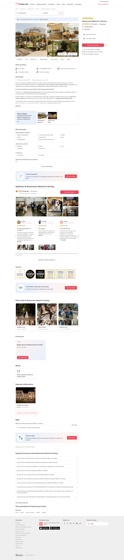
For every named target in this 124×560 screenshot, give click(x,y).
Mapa (68, 59)
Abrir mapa (74, 425)
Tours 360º (62, 54)
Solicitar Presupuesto (93, 45)
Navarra (37, 9)
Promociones (54, 59)
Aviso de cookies (19, 531)
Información (19, 59)
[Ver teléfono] (106, 45)
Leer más (18, 106)
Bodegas (44, 512)
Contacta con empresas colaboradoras (27, 413)
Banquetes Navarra (20, 447)
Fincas (17, 512)
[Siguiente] (78, 235)
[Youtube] (77, 523)
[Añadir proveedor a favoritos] (76, 25)
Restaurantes (30, 9)
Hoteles (22, 512)
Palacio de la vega (22, 405)
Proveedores (51, 4)
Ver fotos (73, 54)
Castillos (38, 512)
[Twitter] (67, 523)
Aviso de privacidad (20, 529)
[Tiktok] (80, 523)
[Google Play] (55, 529)
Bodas (17, 9)
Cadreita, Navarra (88, 26)
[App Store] (44, 529)
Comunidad (78, 4)
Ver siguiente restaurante (22, 502)
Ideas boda (70, 4)
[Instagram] (73, 523)
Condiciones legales (20, 525)
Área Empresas (104, 1)
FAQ (26, 59)
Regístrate (105, 4)
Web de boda (19, 547)
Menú (62, 59)
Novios (64, 4)
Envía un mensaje (70, 176)
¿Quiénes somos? (20, 541)
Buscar (61, 13)
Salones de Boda (30, 512)
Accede (100, 4)
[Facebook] (64, 523)
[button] (47, 117)
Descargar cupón (22, 357)
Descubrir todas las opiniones (46, 260)
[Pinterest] (70, 523)
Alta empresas (19, 539)
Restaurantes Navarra (29, 447)
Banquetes (23, 9)
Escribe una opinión (69, 192)
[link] (25, 317)
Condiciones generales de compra (23, 527)
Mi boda (32, 4)
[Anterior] (15, 235)
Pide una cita (72, 437)
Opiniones (34, 59)
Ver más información (47, 166)
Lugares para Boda (41, 4)
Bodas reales (44, 59)
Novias (58, 4)
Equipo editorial (19, 543)
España (92, 523)
